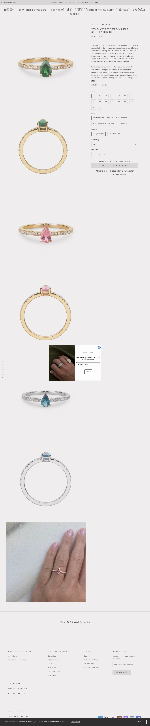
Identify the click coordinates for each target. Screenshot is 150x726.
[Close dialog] (99, 347)
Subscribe (88, 372)
